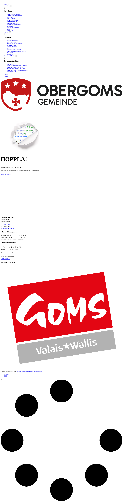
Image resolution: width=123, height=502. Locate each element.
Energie (6, 73)
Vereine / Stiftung (12, 46)
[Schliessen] (1, 379)
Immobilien (10, 30)
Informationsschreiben (13, 27)
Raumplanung (11, 18)
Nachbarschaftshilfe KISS (14, 49)
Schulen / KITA (11, 45)
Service (6, 74)
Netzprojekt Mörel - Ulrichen (15, 67)
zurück (2, 174)
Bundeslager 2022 (12, 71)
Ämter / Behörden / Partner (14, 15)
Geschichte (10, 52)
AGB (5, 376)
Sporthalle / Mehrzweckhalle (15, 43)
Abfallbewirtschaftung (13, 23)
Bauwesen (10, 17)
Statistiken (10, 29)
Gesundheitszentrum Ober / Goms (16, 68)
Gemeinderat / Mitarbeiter (14, 14)
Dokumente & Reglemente (14, 24)
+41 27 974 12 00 (5, 224)
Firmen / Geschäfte (12, 42)
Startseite (6, 4)
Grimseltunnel (11, 64)
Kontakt (6, 76)
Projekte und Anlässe (9, 56)
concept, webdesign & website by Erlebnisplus (29, 371)
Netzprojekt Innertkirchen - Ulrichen (17, 65)
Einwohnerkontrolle (12, 20)
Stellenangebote (11, 54)
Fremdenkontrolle (12, 21)
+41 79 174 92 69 (5, 259)
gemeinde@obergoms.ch (7, 228)
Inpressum (6, 374)
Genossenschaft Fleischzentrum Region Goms (19, 70)
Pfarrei (9, 48)
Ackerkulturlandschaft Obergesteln (16, 51)
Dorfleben (6, 32)
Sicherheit (10, 26)
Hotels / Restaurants (12, 40)
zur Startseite (8, 174)
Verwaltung (7, 6)
